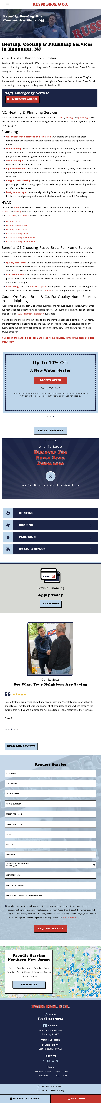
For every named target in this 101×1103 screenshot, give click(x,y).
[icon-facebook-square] (48, 1061)
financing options (39, 286)
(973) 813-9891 (50, 1019)
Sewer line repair (15, 160)
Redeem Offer (50, 380)
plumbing (83, 117)
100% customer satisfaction (30, 313)
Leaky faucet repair (16, 192)
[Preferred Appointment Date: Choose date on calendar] (93, 865)
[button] (47, 416)
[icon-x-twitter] (53, 1061)
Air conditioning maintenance (20, 237)
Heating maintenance (16, 225)
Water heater (13, 136)
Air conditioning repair (17, 233)
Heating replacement (16, 229)
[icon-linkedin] (57, 1061)
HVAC (17, 207)
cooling (69, 117)
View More (29, 984)
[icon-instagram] (44, 1061)
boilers (25, 215)
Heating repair (13, 221)
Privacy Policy (69, 917)
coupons (47, 290)
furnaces (12, 215)
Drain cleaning (14, 148)
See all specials (50, 430)
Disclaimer (42, 1090)
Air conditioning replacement (20, 241)
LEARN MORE (50, 603)
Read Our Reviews (21, 746)
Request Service (50, 928)
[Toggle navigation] (8, 4)
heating (60, 117)
